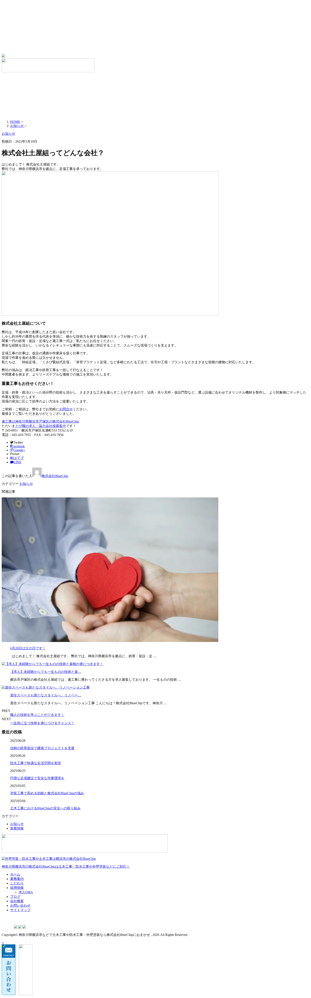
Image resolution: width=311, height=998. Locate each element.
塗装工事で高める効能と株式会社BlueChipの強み (47, 793)
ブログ (24, 35)
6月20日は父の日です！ (28, 648)
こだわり (25, 21)
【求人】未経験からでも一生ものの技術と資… (45, 672)
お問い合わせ (29, 44)
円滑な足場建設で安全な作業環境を (37, 778)
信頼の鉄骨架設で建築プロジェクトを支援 (42, 748)
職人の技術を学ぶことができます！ (37, 715)
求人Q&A (34, 30)
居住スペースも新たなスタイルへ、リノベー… (45, 695)
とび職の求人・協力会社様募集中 (40, 426)
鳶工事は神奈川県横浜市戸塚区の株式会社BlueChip (40, 421)
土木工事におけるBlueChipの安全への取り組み (45, 808)
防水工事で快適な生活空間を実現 (35, 763)
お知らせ (26, 484)
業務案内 (25, 17)
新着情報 (17, 828)
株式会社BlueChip (55, 476)
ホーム (24, 12)
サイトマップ (29, 48)
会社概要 (25, 39)
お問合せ (66, 409)
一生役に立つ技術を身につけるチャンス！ (42, 723)
